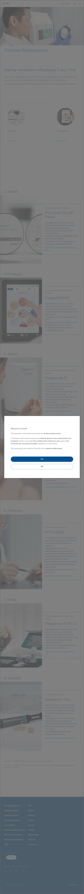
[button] (42, 466)
